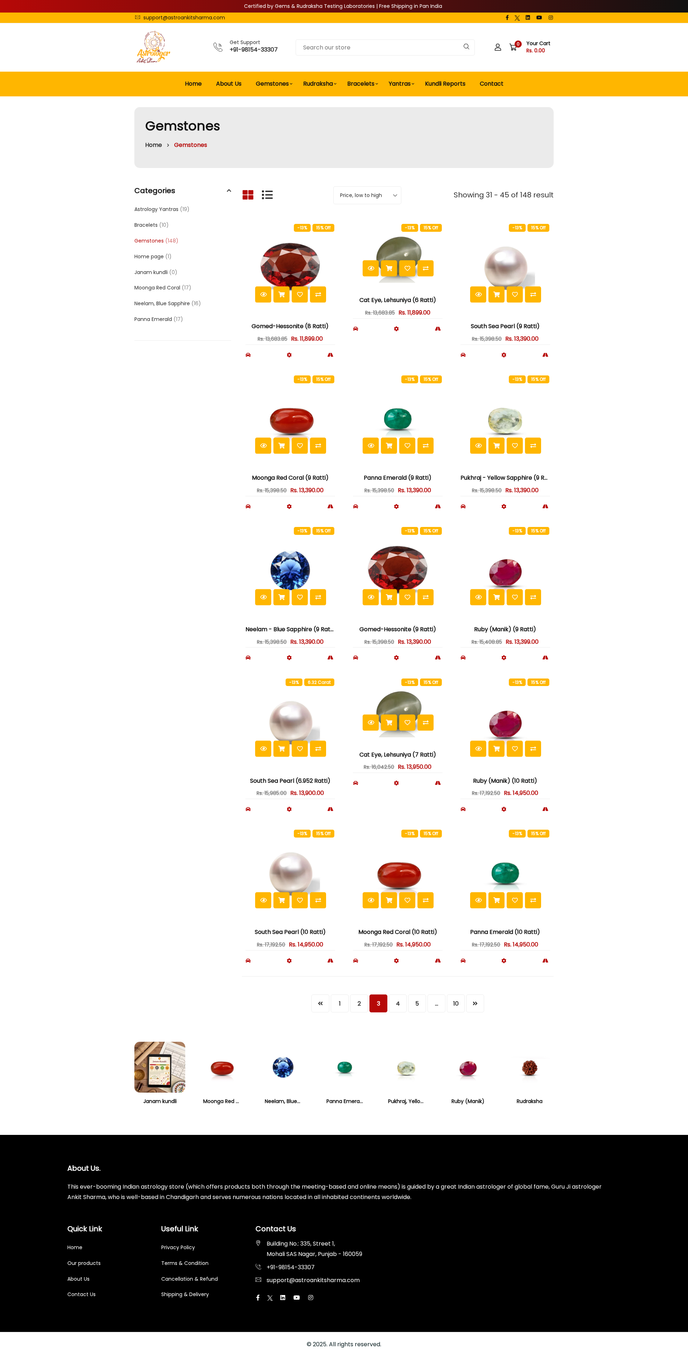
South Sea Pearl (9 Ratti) (505, 326)
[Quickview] (263, 294)
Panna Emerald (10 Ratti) (505, 932)
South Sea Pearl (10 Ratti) (290, 932)
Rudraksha (318, 84)
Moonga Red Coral (162, 287)
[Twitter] (517, 17)
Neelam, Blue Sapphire (167, 303)
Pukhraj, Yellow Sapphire (418, 1101)
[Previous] (320, 1003)
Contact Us (81, 1294)
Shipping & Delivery (185, 1294)
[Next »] (475, 1003)
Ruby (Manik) (468, 1101)
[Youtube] (539, 17)
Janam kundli (155, 272)
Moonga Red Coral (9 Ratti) (290, 478)
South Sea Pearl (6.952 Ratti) (290, 781)
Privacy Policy (178, 1247)
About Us (229, 84)
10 (456, 1003)
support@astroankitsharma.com (183, 17)
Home (193, 84)
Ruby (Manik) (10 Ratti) (505, 781)
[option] (160, 1079)
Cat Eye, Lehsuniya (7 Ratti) (397, 755)
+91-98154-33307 (254, 49)
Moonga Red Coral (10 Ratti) (397, 932)
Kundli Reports (445, 84)
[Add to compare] (318, 294)
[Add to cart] (281, 294)
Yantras (400, 84)
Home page (153, 256)
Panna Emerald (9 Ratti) (397, 478)
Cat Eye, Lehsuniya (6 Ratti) (397, 300)
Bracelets (360, 84)
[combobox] (385, 47)
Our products (84, 1263)
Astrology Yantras (162, 209)
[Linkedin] (528, 17)
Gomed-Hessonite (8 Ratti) (290, 326)
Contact (491, 84)
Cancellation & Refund (189, 1278)
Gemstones (272, 84)
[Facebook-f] (507, 17)
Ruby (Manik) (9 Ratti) (505, 629)
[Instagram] (551, 17)
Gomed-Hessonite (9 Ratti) (397, 629)
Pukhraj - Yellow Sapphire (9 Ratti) (508, 478)
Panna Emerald (158, 319)
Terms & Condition (185, 1263)
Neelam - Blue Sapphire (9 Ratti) (291, 629)
